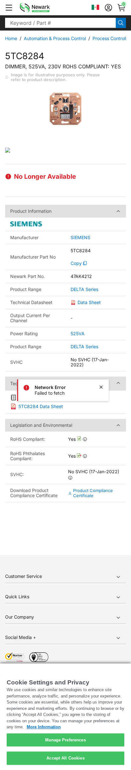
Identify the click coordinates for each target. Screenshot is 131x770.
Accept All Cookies (65, 758)
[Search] (121, 23)
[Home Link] (44, 7)
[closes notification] (101, 387)
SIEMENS (80, 237)
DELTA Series (84, 289)
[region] (65, 716)
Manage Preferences (65, 740)
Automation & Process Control (55, 38)
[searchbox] (60, 23)
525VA (78, 333)
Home (11, 38)
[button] (9, 7)
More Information (44, 727)
